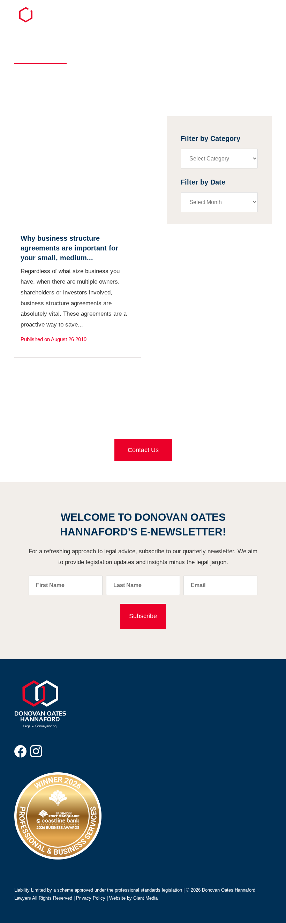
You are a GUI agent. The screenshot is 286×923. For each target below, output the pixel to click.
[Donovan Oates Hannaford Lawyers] (29, 21)
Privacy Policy (90, 898)
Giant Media (145, 898)
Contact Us (143, 450)
